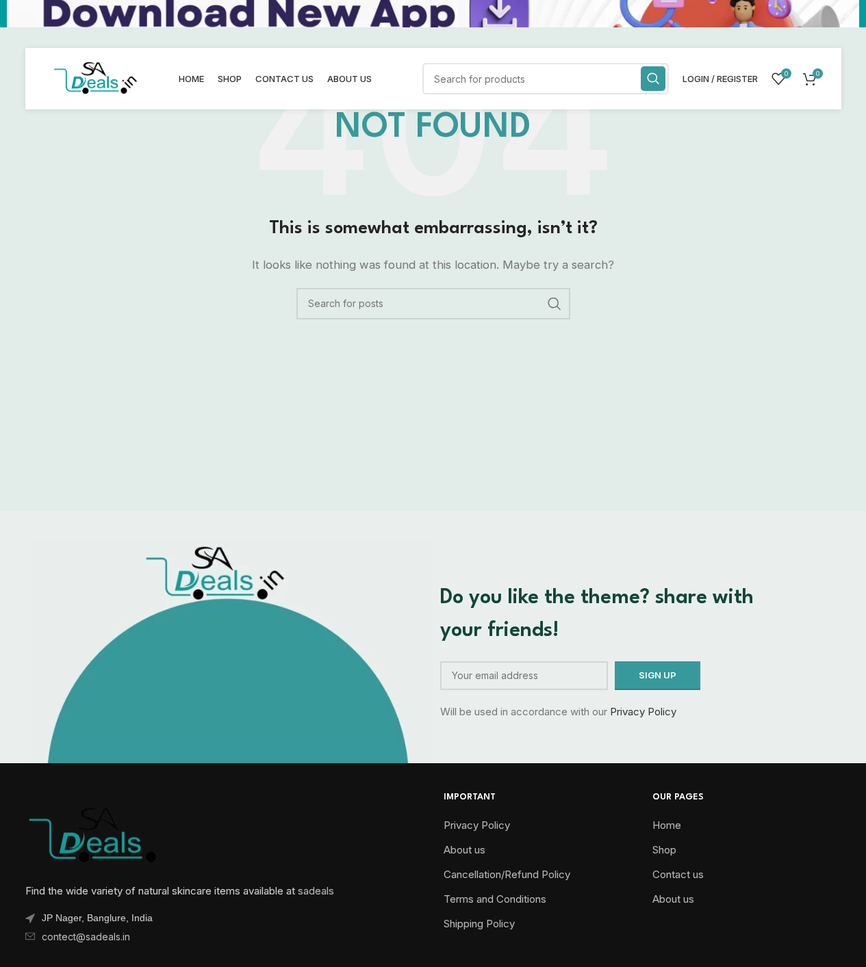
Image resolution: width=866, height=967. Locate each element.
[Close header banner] (849, 13)
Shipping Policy (479, 923)
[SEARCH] (653, 78)
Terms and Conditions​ (495, 898)
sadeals (316, 890)
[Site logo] (95, 77)
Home (666, 825)
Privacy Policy (643, 711)
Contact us (678, 874)
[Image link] (93, 832)
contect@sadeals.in (86, 936)
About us (464, 849)
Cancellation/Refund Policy (507, 874)
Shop (664, 849)
